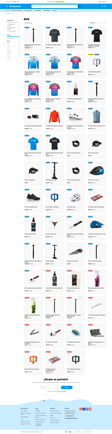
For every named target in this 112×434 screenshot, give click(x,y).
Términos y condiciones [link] (40, 413)
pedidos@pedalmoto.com (72, 418)
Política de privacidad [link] (40, 419)
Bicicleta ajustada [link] (24, 416)
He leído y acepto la (57, 391)
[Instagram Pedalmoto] (80, 409)
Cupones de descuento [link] (55, 420)
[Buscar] (79, 6)
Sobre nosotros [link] (24, 410)
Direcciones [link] (52, 417)
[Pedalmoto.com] (15, 6)
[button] (102, 1)
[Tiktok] (84, 409)
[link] (102, 6)
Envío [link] (22, 419)
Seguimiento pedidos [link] (54, 422)
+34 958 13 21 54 (70, 416)
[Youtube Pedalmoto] (90, 409)
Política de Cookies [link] (39, 421)
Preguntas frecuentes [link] (25, 421)
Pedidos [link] (51, 415)
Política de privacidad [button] (61, 391)
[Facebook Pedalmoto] (87, 409)
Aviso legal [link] (37, 410)
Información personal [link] (54, 410)
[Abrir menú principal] (7, 6)
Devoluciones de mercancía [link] (56, 413)
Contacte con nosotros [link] (25, 424)
